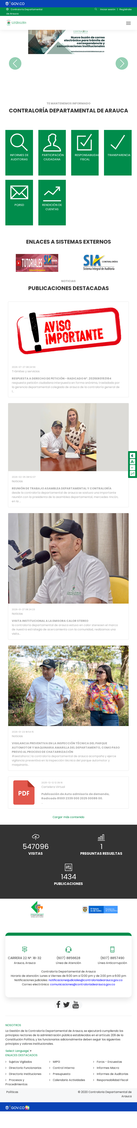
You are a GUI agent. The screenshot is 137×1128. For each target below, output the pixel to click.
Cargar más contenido (68, 817)
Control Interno (63, 1068)
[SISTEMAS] (36, 263)
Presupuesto (61, 1074)
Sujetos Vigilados (20, 1062)
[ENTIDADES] (36, 909)
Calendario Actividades (68, 1080)
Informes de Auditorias (112, 1074)
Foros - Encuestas (109, 1062)
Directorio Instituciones (24, 1074)
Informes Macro (107, 1068)
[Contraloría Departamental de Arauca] (16, 23)
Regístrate (126, 9)
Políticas (12, 1092)
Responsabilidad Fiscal (112, 1080)
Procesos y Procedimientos (16, 1082)
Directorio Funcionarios (24, 1068)
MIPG (56, 1062)
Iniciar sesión (107, 9)
